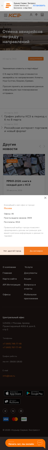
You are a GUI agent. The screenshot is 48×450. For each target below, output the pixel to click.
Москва (8, 208)
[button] (25, 444)
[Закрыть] (2, 5)
